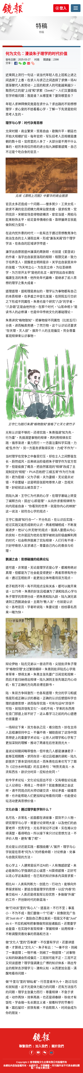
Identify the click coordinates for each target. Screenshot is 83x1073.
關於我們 (58, 1046)
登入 (63, 8)
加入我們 (41, 1046)
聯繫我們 (25, 1046)
